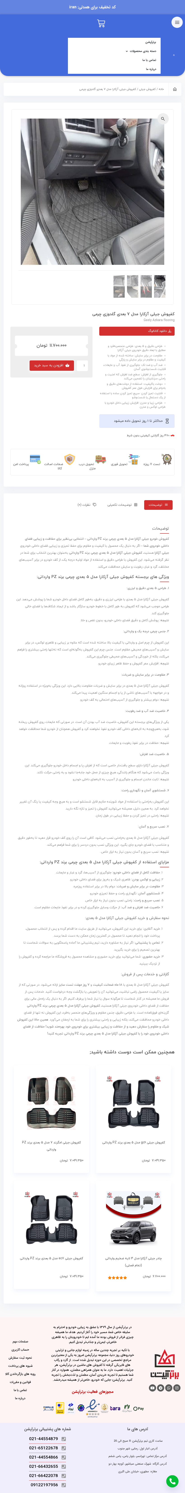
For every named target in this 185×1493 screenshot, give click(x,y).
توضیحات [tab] (155, 505)
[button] (163, 118)
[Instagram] (176, 1388)
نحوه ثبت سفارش (20, 1357)
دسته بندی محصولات (143, 51)
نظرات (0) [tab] (84, 505)
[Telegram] (160, 1388)
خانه (161, 89)
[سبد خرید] (101, 24)
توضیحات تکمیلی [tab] (119, 505)
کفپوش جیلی (147, 89)
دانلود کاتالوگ (157, 331)
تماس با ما (149, 60)
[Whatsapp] (168, 1388)
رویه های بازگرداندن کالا (20, 1374)
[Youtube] (152, 1388)
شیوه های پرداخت (20, 1365)
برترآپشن (150, 42)
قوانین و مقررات (20, 1382)
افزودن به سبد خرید (48, 365)
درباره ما (151, 69)
